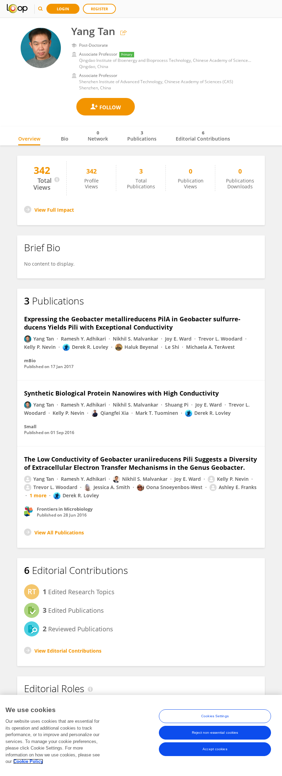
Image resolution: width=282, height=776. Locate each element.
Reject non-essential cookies (215, 732)
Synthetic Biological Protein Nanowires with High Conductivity (121, 393)
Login (63, 8)
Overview (29, 138)
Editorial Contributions (203, 136)
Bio (64, 138)
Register (99, 8)
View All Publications (59, 532)
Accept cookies (215, 749)
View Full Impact (54, 210)
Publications (141, 136)
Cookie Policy (28, 761)
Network (98, 136)
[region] (141, 735)
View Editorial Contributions (67, 650)
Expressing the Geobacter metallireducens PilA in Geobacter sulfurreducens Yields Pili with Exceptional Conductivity (132, 323)
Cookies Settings (215, 716)
